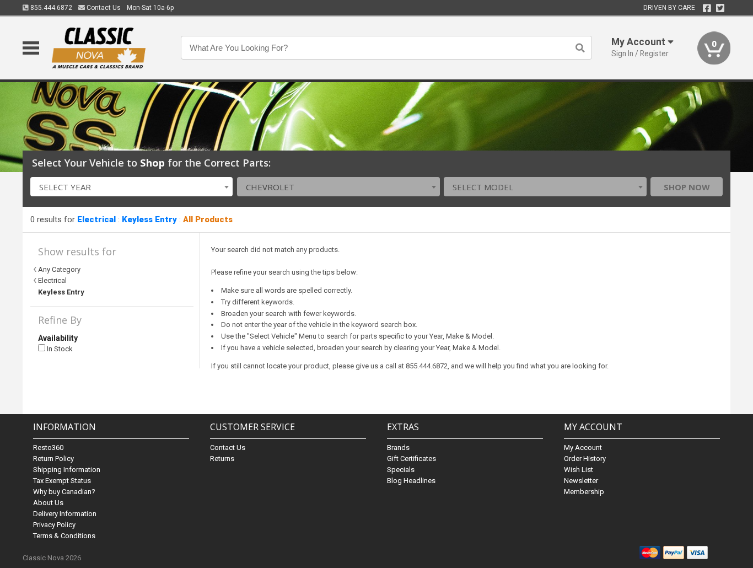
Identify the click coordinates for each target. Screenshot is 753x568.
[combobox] (131, 186)
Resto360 (48, 447)
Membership (584, 491)
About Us (48, 503)
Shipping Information (66, 469)
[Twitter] (720, 8)
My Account (583, 447)
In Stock (59, 349)
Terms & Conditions (64, 536)
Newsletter (581, 480)
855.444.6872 (50, 8)
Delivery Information (64, 514)
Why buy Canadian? (64, 491)
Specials (401, 469)
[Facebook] (707, 8)
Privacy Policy (54, 525)
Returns (222, 458)
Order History (585, 458)
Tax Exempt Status (62, 480)
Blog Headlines (411, 480)
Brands (398, 447)
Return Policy (53, 458)
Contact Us (103, 8)
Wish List (578, 469)
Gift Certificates (411, 458)
